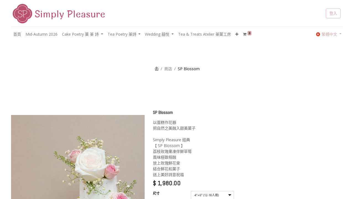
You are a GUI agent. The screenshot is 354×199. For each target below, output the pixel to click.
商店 (168, 68)
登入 (333, 13)
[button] (237, 34)
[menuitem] (17, 34)
